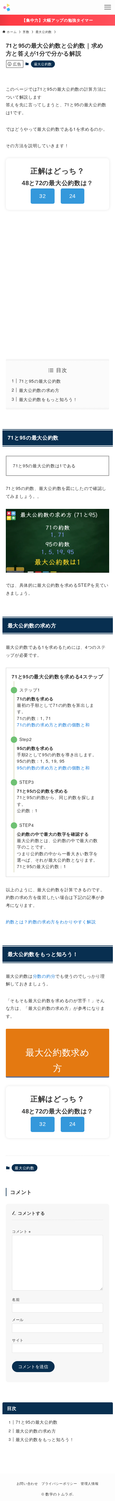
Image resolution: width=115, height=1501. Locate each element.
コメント (21, 1231)
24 (72, 196)
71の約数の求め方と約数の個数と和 (53, 724)
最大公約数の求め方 (39, 390)
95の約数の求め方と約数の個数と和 (53, 768)
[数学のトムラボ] (6, 7)
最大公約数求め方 (57, 1060)
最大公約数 (43, 63)
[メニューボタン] (107, 7)
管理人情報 (89, 1483)
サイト (18, 1339)
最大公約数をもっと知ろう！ (48, 399)
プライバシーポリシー (59, 1483)
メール (18, 1319)
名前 (16, 1299)
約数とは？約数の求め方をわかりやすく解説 (51, 921)
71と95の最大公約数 (40, 381)
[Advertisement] (57, 284)
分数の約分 (44, 976)
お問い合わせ (27, 1483)
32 (42, 196)
